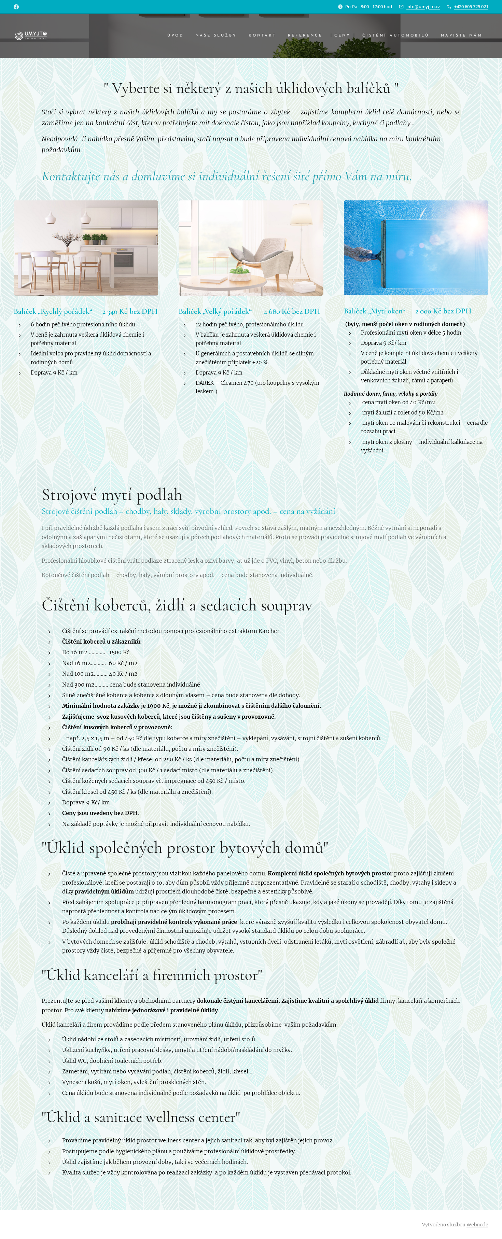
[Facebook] (16, 7)
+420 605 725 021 (471, 6)
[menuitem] (176, 35)
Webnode (477, 1225)
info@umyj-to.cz (423, 6)
